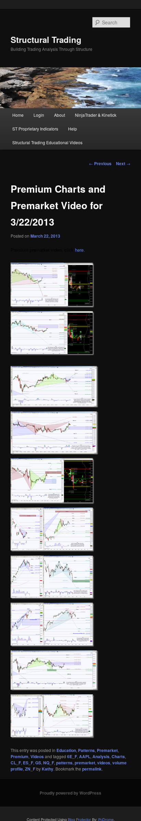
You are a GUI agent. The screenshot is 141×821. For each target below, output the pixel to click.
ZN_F (30, 769)
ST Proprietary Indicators (35, 129)
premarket (85, 763)
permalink (92, 769)
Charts (118, 756)
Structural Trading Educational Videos (47, 142)
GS (38, 763)
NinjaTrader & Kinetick (95, 115)
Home (18, 115)
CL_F (16, 763)
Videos (37, 756)
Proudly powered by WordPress (70, 793)
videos (103, 763)
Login (39, 115)
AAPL (84, 756)
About (59, 115)
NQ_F (48, 763)
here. (80, 250)
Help (72, 129)
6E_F (72, 756)
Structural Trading (46, 39)
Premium (19, 756)
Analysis (101, 756)
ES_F (28, 763)
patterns (64, 763)
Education (66, 750)
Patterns (86, 750)
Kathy (47, 769)
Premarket (107, 750)
